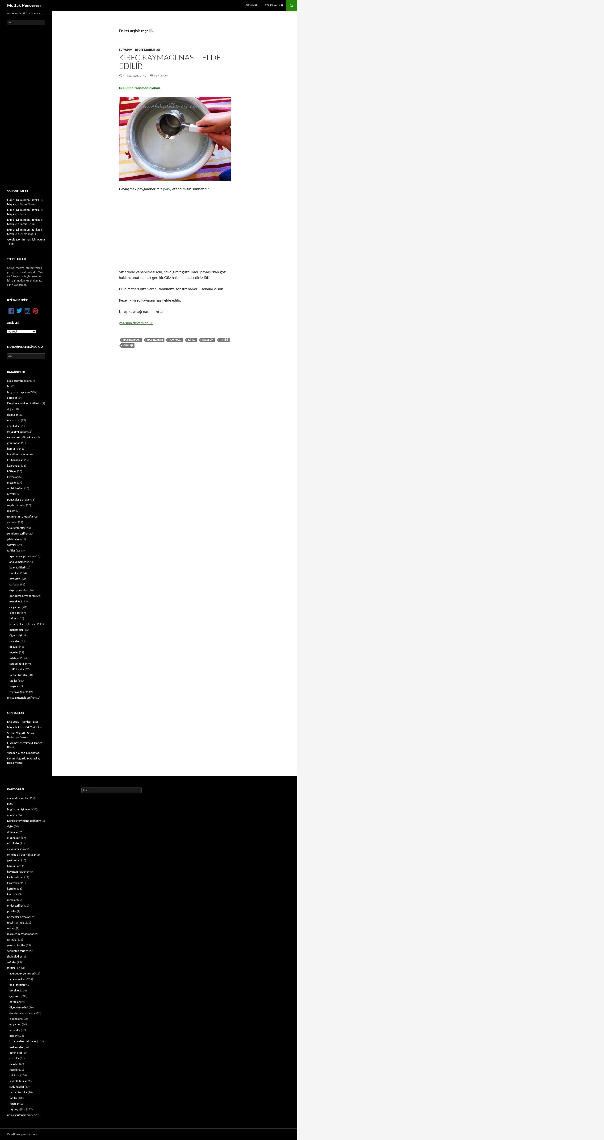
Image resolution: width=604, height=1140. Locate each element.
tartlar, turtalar (18, 675)
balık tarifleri (17, 567)
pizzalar (11, 494)
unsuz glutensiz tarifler (21, 697)
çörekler (12, 397)
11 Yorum (161, 76)
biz (9, 386)
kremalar (12, 477)
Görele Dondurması (19, 239)
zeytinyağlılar (17, 692)
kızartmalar (14, 465)
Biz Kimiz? (252, 5)
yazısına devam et (136, 323)
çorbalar (14, 584)
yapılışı (128, 345)
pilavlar (13, 646)
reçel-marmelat (147, 50)
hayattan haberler (18, 454)
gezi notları (14, 443)
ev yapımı (126, 50)
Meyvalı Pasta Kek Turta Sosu (25, 727)
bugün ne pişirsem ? (19, 392)
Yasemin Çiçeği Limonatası (23, 752)
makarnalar (16, 629)
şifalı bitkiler (14, 539)
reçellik (208, 340)
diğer (10, 409)
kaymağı (175, 340)
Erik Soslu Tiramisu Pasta (22, 721)
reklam (11, 511)
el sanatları (13, 420)
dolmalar (12, 414)
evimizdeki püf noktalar (21, 437)
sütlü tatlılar (16, 669)
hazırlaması (131, 340)
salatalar (14, 658)
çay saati (14, 578)
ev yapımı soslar (17, 431)
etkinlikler (13, 426)
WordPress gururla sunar (22, 1134)
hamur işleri (14, 448)
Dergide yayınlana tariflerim (24, 403)
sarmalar (12, 522)
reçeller (13, 652)
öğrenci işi (15, 635)
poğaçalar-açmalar (18, 499)
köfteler (12, 471)
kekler (13, 618)
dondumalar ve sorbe (22, 595)
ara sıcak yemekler (18, 380)
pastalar (14, 641)
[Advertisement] (175, 231)
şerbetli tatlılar (18, 663)
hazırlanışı (155, 340)
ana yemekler (17, 561)
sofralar (11, 544)
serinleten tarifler (17, 533)
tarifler (11, 550)
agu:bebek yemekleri (22, 556)
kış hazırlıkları (15, 460)
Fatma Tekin (27, 204)
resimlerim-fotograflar (20, 516)
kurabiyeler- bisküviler (23, 624)
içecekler (14, 612)
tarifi (224, 340)
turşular (14, 686)
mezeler (12, 482)
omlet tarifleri (15, 488)
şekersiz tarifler (16, 527)
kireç (191, 340)
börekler (14, 573)
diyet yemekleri (18, 590)
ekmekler (15, 601)
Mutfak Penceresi (24, 6)
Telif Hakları (274, 5)
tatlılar (13, 680)
